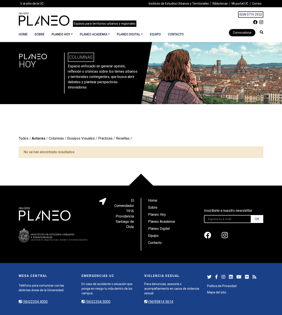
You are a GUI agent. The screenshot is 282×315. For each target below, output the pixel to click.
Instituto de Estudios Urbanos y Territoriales (179, 3)
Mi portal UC (240, 3)
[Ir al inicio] (44, 19)
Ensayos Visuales (81, 138)
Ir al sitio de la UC (32, 3)
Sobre (40, 34)
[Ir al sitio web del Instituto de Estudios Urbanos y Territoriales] (53, 235)
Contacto (176, 34)
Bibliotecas (220, 3)
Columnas (56, 138)
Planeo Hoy (61, 34)
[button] (261, 32)
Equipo (155, 34)
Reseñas (123, 138)
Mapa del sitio (216, 292)
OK (257, 219)
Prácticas (105, 138)
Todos (23, 138)
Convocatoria (242, 32)
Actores (38, 138)
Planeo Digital (128, 34)
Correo (257, 3)
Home (23, 34)
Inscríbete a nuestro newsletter (228, 210)
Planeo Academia (93, 34)
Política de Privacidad (222, 286)
